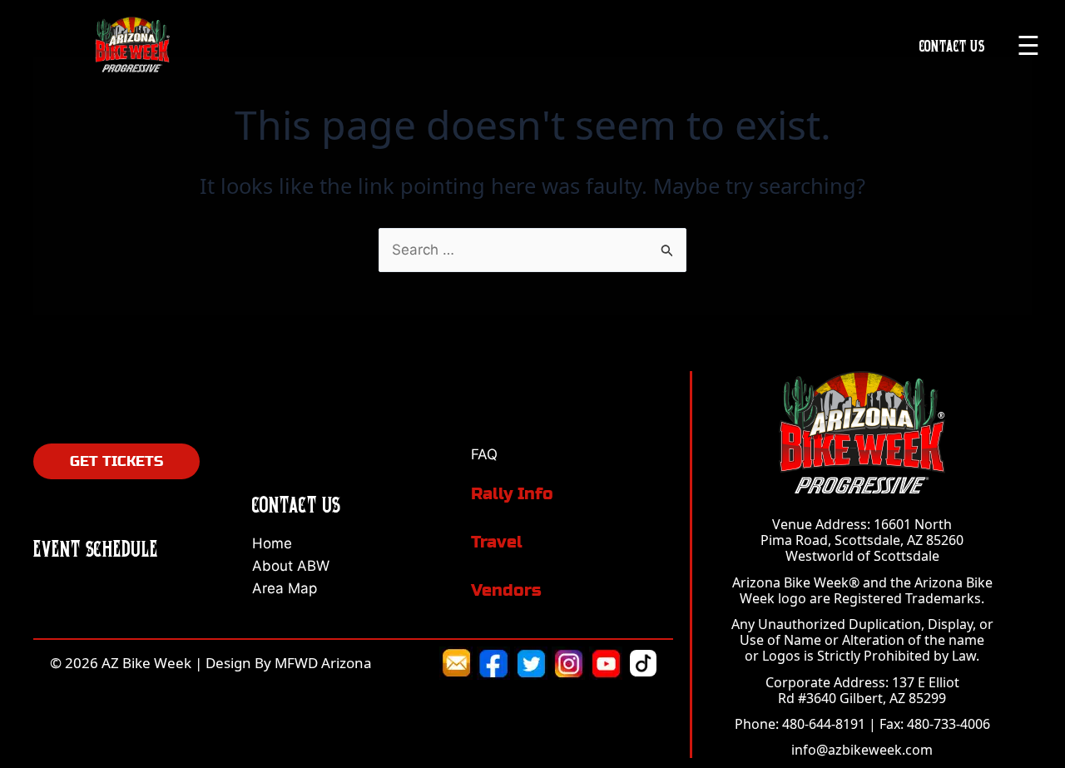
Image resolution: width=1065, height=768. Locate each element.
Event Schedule (95, 548)
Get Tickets (116, 461)
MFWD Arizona (323, 662)
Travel (497, 542)
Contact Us (952, 45)
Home (272, 543)
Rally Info (512, 493)
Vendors (506, 590)
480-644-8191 (823, 724)
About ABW (290, 565)
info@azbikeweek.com (862, 750)
